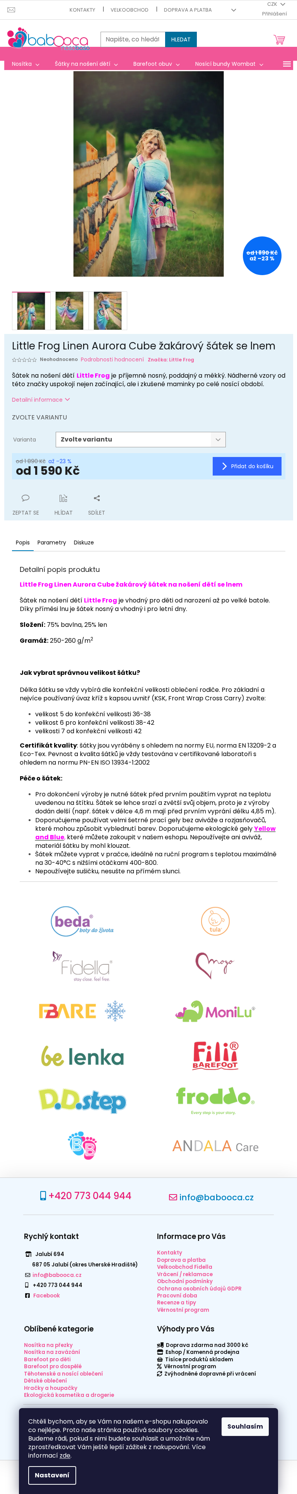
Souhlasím (245, 1426)
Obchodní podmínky (185, 1281)
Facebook (46, 1295)
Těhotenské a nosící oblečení (63, 1374)
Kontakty (82, 10)
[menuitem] (25, 64)
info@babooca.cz (216, 1197)
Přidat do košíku (252, 466)
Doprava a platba (188, 10)
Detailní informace (37, 400)
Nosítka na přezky (48, 1345)
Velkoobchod (129, 10)
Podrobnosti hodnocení (112, 359)
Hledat (181, 39)
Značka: (171, 359)
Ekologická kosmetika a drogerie (69, 1395)
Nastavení (52, 1475)
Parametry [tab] (52, 542)
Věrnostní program (183, 1310)
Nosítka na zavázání (52, 1352)
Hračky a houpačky (50, 1388)
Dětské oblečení (45, 1380)
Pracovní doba (177, 1295)
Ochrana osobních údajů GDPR (199, 1288)
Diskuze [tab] (84, 542)
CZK (272, 4)
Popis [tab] (23, 542)
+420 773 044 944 (89, 1195)
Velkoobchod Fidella (184, 1267)
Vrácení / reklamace (185, 1274)
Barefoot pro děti (47, 1359)
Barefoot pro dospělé (53, 1366)
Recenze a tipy (176, 1302)
